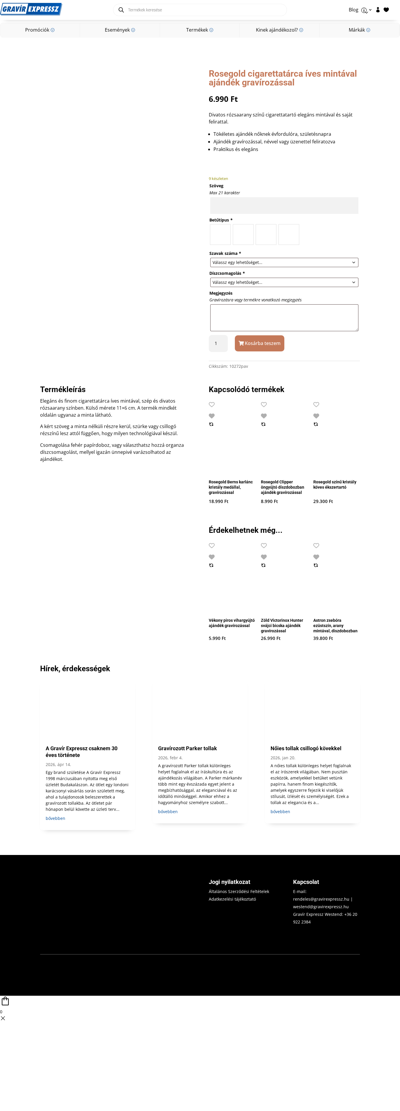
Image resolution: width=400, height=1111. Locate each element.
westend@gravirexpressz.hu (321, 906)
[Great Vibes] (266, 234)
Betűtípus (221, 220)
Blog (353, 10)
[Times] (220, 234)
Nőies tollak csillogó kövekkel (306, 748)
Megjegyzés (221, 293)
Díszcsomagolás (227, 273)
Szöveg (216, 185)
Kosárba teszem (263, 343)
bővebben (55, 818)
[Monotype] (243, 234)
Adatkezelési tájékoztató (232, 899)
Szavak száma (225, 253)
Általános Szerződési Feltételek (239, 891)
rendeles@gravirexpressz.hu (321, 899)
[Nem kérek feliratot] (289, 234)
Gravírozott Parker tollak (187, 748)
